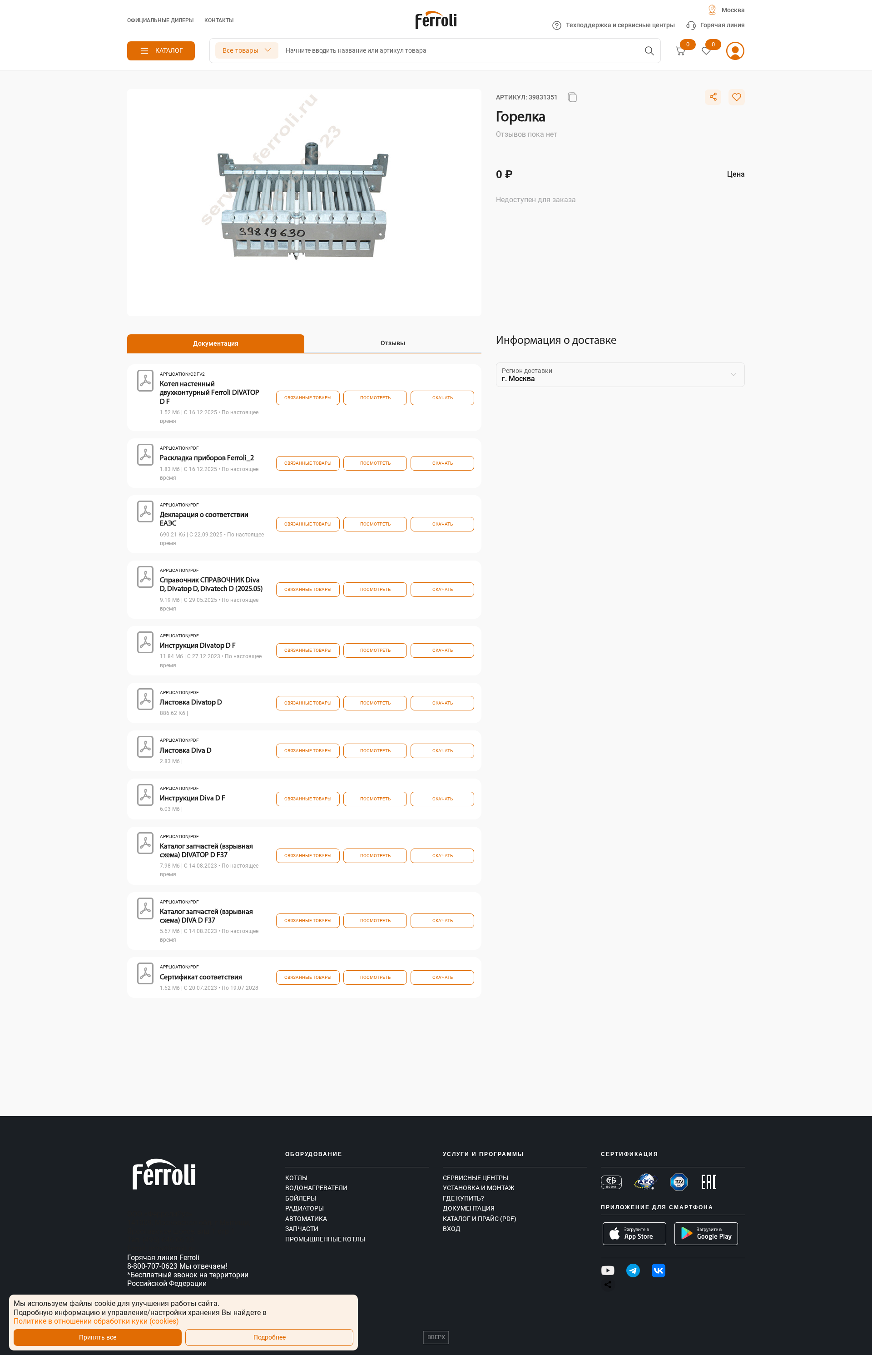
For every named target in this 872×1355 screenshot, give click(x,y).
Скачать (442, 397)
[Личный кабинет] (735, 51)
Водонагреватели (316, 1187)
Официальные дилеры (160, 20)
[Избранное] (706, 50)
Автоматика (306, 1218)
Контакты (218, 20)
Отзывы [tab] (393, 343)
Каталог (169, 50)
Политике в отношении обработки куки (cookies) (96, 1321)
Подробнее (269, 1337)
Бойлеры (300, 1198)
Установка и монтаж (479, 1187)
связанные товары (308, 397)
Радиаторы (304, 1208)
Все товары (240, 50)
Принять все (97, 1337)
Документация (469, 1208)
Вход (452, 1228)
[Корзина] (680, 50)
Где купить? (463, 1198)
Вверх (436, 1337)
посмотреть (375, 397)
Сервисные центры (475, 1177)
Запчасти (301, 1228)
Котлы (296, 1177)
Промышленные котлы (325, 1239)
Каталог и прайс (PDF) (479, 1218)
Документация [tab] (215, 343)
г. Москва (518, 378)
